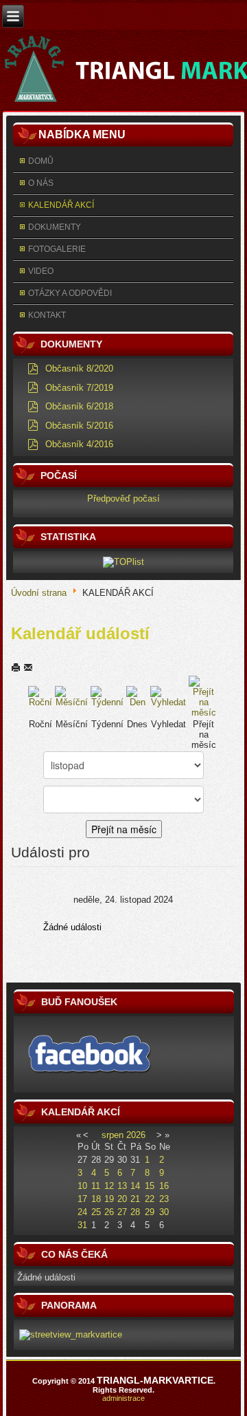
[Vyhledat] (168, 696)
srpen (113, 1135)
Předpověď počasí (123, 498)
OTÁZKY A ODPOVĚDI (70, 293)
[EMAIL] (28, 667)
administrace (123, 1398)
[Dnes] (137, 696)
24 (82, 1212)
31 (82, 1225)
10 (82, 1186)
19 (109, 1199)
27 (122, 1212)
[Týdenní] (108, 696)
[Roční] (41, 696)
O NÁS (41, 183)
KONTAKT (47, 315)
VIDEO (41, 271)
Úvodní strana (39, 592)
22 (149, 1199)
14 (135, 1186)
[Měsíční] (71, 696)
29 (149, 1212)
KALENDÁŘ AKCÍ (61, 205)
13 (122, 1186)
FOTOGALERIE (57, 249)
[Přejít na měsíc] (203, 696)
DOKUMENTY (54, 227)
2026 (135, 1135)
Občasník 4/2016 (79, 444)
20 (122, 1199)
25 (96, 1212)
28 (135, 1212)
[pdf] (32, 368)
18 (96, 1199)
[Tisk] (17, 667)
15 (149, 1186)
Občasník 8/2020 (79, 368)
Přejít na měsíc (123, 829)
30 (164, 1212)
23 (164, 1199)
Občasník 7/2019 (79, 388)
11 (95, 1186)
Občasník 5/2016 (79, 425)
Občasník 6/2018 (79, 406)
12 (109, 1186)
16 (164, 1186)
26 (109, 1212)
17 (82, 1199)
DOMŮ (41, 161)
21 (135, 1199)
